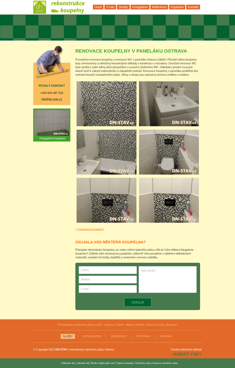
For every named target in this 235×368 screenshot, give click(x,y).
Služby (68, 336)
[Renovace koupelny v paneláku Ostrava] (106, 104)
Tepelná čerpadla (124, 363)
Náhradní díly (68, 363)
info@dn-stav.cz (51, 99)
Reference (119, 336)
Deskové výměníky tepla (165, 363)
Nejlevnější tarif (106, 363)
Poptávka (144, 336)
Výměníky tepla (143, 363)
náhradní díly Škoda (87, 363)
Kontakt (166, 336)
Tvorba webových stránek (186, 349)
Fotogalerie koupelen (53, 138)
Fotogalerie (92, 336)
